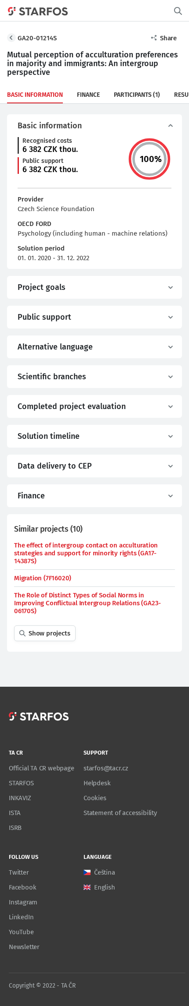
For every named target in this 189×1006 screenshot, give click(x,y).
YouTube (21, 932)
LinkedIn (21, 917)
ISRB (15, 828)
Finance (88, 95)
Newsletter (24, 947)
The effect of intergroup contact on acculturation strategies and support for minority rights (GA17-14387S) (86, 553)
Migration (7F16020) (42, 578)
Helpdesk (97, 783)
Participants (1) (137, 95)
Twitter (19, 872)
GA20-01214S (37, 38)
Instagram (23, 902)
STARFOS (21, 783)
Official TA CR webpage (41, 768)
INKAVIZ (20, 798)
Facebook (22, 887)
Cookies (95, 798)
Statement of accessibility (120, 813)
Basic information (35, 95)
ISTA (15, 813)
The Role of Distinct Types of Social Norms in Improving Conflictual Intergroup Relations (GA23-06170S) (87, 603)
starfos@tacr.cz (106, 768)
